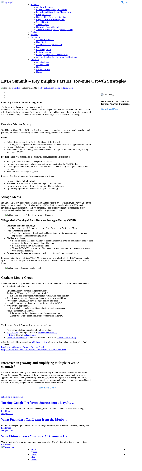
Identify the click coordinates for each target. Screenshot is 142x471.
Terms (34, 466)
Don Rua (16, 88)
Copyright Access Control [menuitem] (47, 27)
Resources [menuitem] (35, 37)
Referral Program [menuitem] (43, 52)
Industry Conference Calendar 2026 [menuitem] (52, 54)
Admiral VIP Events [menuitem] (45, 39)
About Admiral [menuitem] (42, 62)
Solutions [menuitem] (35, 4)
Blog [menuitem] (38, 47)
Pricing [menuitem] (34, 32)
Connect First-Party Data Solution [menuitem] (51, 17)
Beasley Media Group (47, 332)
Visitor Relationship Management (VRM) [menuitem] (54, 29)
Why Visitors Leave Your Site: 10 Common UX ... (36, 436)
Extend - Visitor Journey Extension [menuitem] (51, 9)
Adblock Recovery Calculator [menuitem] (49, 44)
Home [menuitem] (33, 449)
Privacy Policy (23, 466)
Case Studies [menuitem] (41, 42)
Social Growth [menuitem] (42, 22)
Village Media (30, 335)
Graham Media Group (66, 337)
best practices (44, 88)
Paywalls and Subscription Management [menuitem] (53, 12)
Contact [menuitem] (34, 454)
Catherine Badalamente (17, 337)
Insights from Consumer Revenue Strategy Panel (22, 347)
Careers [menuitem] (39, 72)
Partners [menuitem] (34, 34)
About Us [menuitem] (35, 59)
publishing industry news (62, 88)
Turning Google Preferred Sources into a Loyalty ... (37, 402)
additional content (39, 342)
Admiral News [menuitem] (42, 64)
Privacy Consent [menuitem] (43, 14)
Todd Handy (12, 332)
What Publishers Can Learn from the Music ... (34, 419)
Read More (6, 411)
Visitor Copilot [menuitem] (42, 24)
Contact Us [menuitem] (41, 67)
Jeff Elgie (11, 335)
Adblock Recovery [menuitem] (44, 7)
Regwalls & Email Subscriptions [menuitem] (50, 19)
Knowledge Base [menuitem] (43, 49)
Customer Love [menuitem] (43, 69)
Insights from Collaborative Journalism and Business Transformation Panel (33, 349)
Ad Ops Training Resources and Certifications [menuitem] (56, 57)
